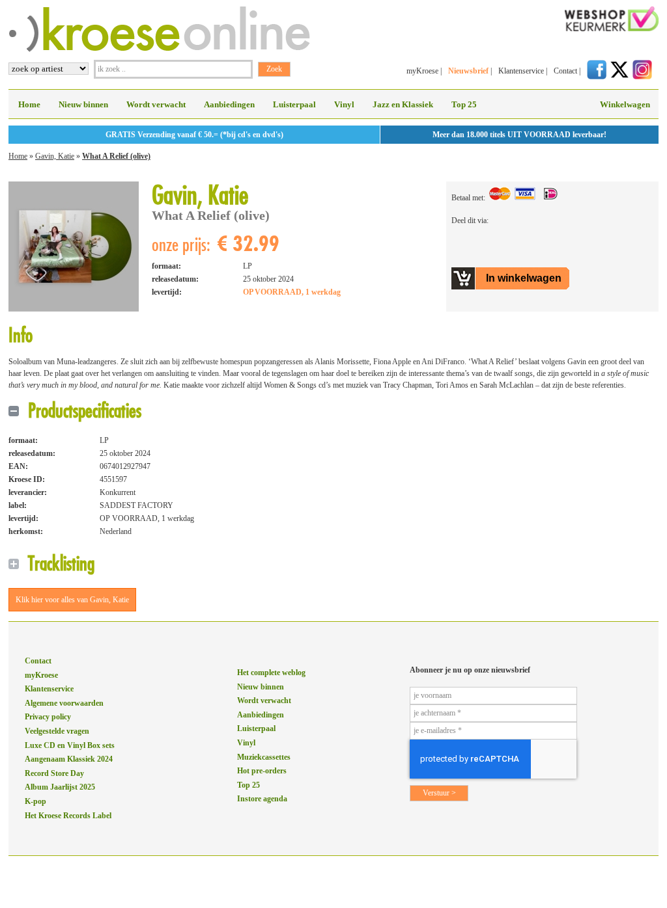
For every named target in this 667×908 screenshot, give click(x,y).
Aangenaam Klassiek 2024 (69, 759)
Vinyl (344, 104)
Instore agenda (262, 798)
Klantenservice (521, 70)
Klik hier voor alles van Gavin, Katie (72, 599)
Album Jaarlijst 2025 (60, 787)
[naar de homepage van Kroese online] (159, 49)
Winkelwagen (625, 104)
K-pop (35, 801)
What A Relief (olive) (116, 156)
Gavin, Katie (54, 156)
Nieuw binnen (83, 104)
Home (29, 104)
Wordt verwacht (156, 104)
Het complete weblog (271, 672)
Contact (565, 70)
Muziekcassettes (264, 757)
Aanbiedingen (229, 104)
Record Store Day (54, 773)
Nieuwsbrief (468, 70)
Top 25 (464, 104)
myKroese (422, 70)
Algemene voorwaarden (64, 703)
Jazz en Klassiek (403, 104)
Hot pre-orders (262, 770)
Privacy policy (48, 716)
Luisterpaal (294, 104)
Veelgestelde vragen (57, 731)
